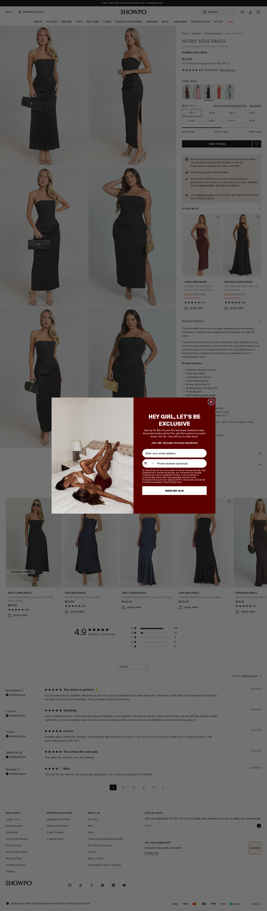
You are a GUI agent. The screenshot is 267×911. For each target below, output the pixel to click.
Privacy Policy (168, 482)
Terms (179, 482)
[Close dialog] (211, 402)
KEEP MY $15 (174, 490)
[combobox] (148, 463)
